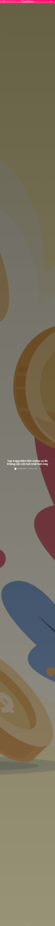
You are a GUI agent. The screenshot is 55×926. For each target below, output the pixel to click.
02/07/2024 (31, 468)
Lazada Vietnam (22, 468)
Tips (36, 468)
